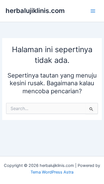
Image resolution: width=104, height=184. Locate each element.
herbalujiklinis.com (35, 11)
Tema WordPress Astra (52, 172)
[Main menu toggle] (92, 10)
